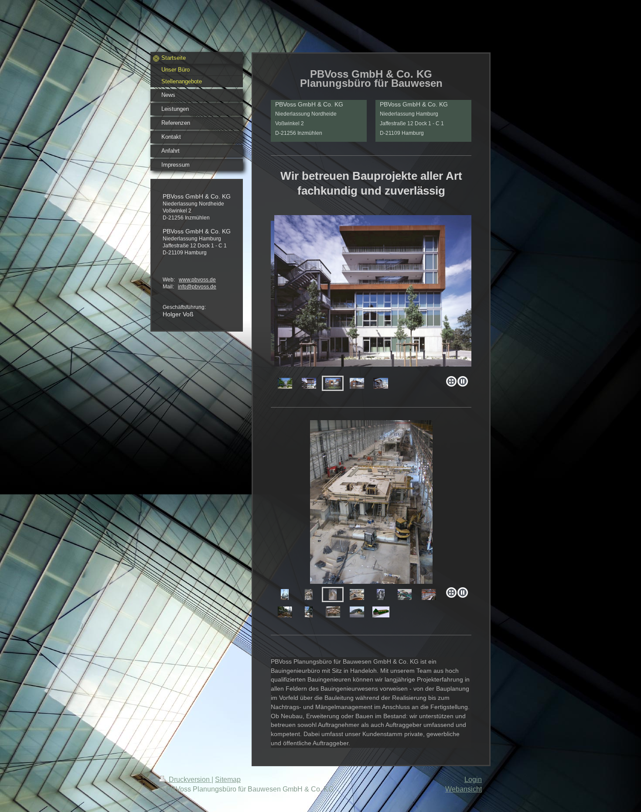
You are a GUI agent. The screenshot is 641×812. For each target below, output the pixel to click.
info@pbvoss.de (197, 287)
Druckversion (189, 779)
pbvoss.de (203, 280)
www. (185, 280)
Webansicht (463, 789)
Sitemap (228, 779)
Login (473, 779)
